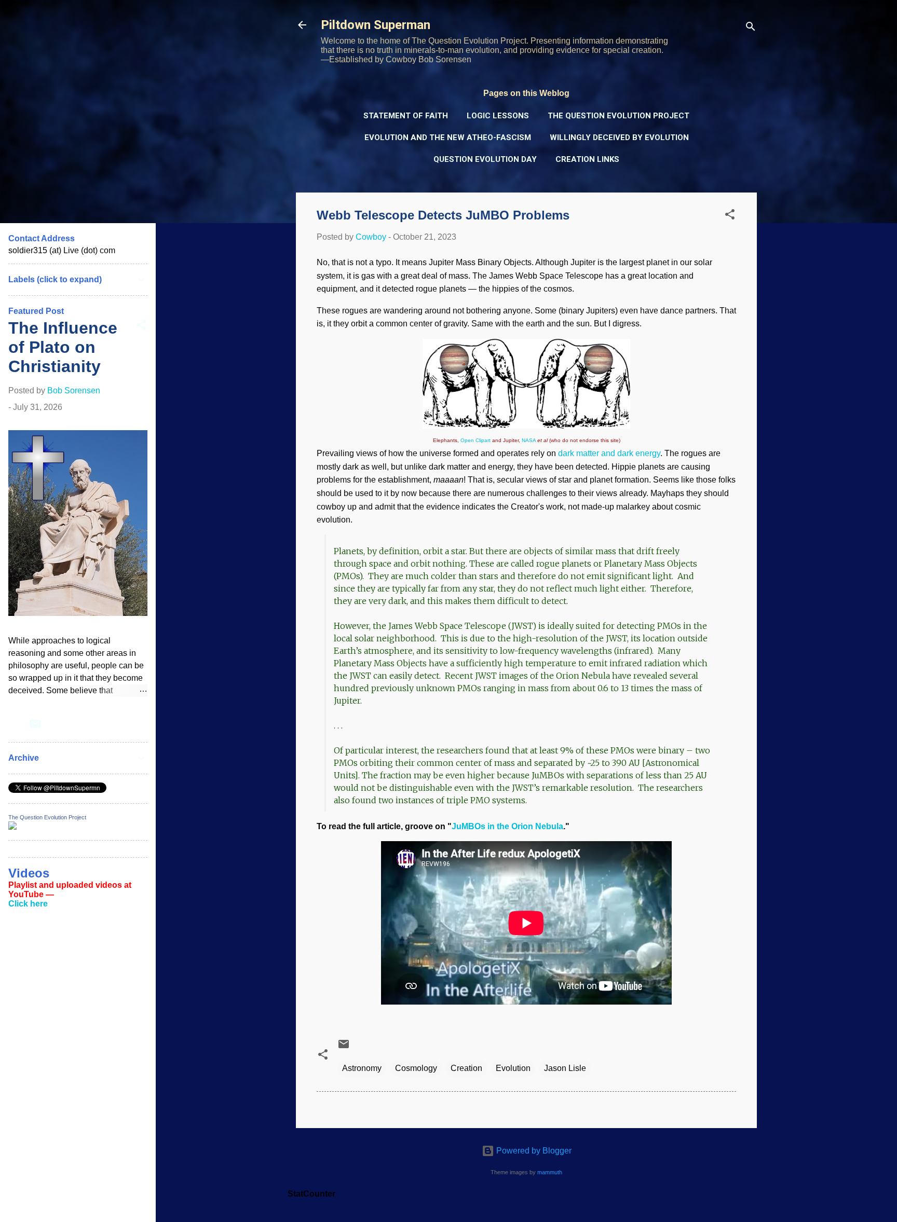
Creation (466, 1068)
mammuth (549, 1172)
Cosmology (416, 1068)
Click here (28, 903)
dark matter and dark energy (609, 453)
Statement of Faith (405, 115)
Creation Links (587, 159)
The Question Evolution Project (618, 115)
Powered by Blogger (533, 1150)
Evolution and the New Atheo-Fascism (447, 137)
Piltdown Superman (375, 25)
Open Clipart (475, 440)
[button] (730, 216)
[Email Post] (343, 1047)
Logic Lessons (498, 115)
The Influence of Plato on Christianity (62, 347)
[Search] (750, 28)
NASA (529, 440)
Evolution (513, 1068)
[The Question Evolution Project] (12, 826)
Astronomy (362, 1068)
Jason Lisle (565, 1068)
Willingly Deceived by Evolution (619, 137)
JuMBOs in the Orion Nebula (507, 826)
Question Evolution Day (485, 159)
